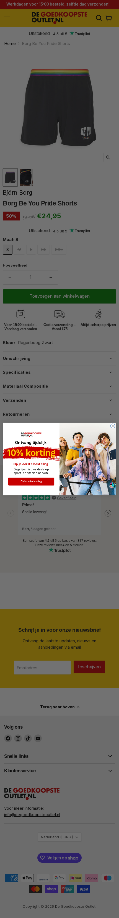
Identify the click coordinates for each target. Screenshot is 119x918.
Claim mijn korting (31, 481)
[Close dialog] (113, 426)
